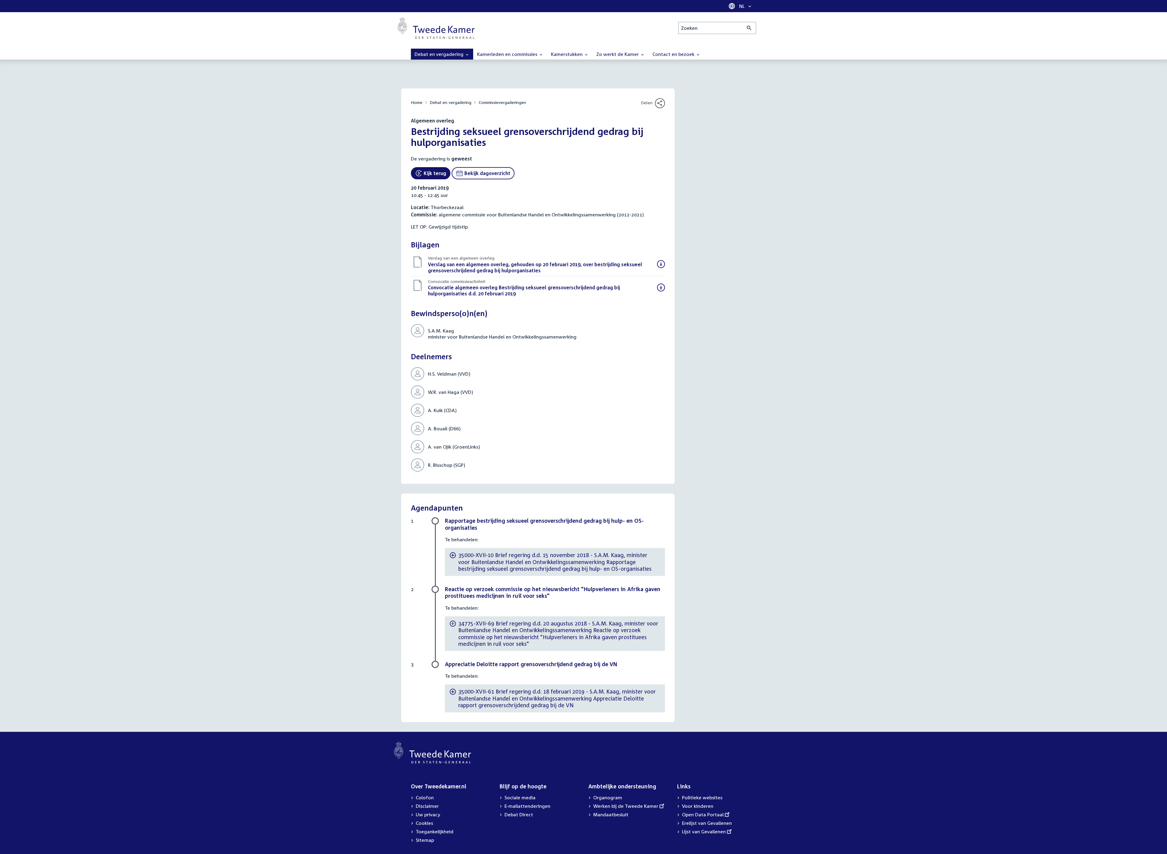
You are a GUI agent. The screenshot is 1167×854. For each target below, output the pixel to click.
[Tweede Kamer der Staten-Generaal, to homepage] (436, 28)
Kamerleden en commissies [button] (508, 54)
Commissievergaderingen (502, 102)
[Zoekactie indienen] (749, 28)
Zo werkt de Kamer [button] (618, 54)
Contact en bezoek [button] (674, 54)
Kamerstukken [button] (567, 54)
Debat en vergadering (450, 102)
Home (416, 102)
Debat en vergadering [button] (440, 54)
